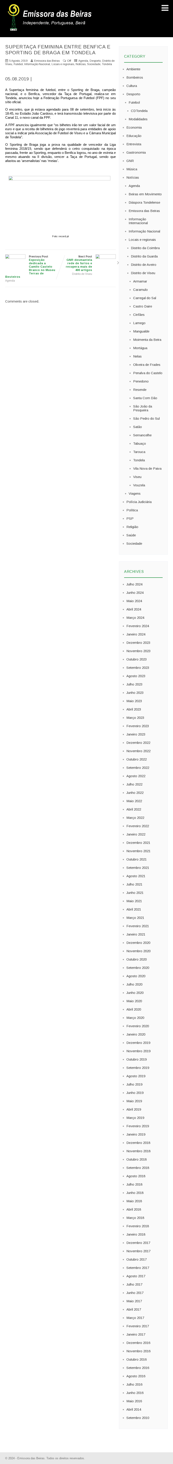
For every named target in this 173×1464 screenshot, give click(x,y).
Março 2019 (135, 1118)
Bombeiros (134, 77)
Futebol (18, 64)
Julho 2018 (134, 1184)
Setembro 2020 (137, 968)
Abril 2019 (133, 1109)
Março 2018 (135, 1218)
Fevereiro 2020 (137, 1026)
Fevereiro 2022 (137, 826)
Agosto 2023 (135, 676)
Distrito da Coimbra (145, 248)
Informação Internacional (138, 221)
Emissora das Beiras (144, 211)
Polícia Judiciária (139, 502)
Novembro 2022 (138, 751)
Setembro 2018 (137, 1168)
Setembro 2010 (137, 1418)
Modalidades (138, 119)
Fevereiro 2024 (137, 626)
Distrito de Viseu (82, 273)
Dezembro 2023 (138, 642)
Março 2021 (135, 918)
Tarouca (139, 452)
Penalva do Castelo (147, 373)
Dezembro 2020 (138, 943)
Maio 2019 (134, 1101)
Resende (139, 390)
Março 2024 (135, 617)
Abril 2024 (133, 609)
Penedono (141, 381)
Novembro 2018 (138, 1151)
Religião (132, 527)
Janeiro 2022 (135, 834)
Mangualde (141, 331)
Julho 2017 (134, 1284)
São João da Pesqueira (142, 408)
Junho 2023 (134, 692)
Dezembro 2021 (138, 843)
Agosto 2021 (135, 876)
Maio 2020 (134, 1001)
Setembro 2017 (137, 1268)
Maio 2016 (134, 1401)
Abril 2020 (133, 1009)
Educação (133, 136)
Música (131, 169)
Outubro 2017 (136, 1259)
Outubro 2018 (136, 1159)
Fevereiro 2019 (137, 1126)
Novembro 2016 (138, 1351)
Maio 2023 (134, 701)
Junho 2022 (134, 793)
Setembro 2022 (137, 768)
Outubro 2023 (136, 659)
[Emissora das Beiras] (50, 31)
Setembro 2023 (137, 667)
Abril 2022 (133, 809)
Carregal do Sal (144, 298)
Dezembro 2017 (138, 1243)
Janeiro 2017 (135, 1334)
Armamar (140, 281)
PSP (130, 518)
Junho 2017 (134, 1293)
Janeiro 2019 (135, 1134)
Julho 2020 (134, 984)
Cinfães (139, 314)
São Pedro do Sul (146, 418)
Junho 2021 (134, 893)
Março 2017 (135, 1318)
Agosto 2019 (135, 1076)
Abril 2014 (133, 1409)
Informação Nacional (37, 64)
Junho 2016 (134, 1393)
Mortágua (140, 348)
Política (132, 510)
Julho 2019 (134, 1084)
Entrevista (133, 144)
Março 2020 (135, 1018)
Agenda (83, 60)
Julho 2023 (134, 684)
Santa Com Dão (145, 398)
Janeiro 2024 (135, 634)
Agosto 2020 (135, 976)
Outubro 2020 (136, 959)
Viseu (137, 477)
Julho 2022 (134, 784)
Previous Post (30, 266)
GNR (130, 161)
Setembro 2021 (137, 868)
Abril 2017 (133, 1309)
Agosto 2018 (135, 1176)
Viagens (135, 493)
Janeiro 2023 (135, 734)
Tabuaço (139, 443)
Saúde (131, 535)
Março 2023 (135, 717)
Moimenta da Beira (147, 340)
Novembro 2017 (138, 1251)
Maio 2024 (134, 601)
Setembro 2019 (137, 1068)
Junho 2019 (134, 1093)
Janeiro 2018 (135, 1234)
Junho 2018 (134, 1193)
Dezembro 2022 (138, 743)
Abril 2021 (133, 909)
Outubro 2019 (136, 1059)
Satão (137, 427)
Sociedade (93, 64)
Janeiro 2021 (135, 934)
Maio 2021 (134, 901)
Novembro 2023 (138, 651)
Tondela (107, 64)
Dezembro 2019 (138, 1043)
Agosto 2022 (135, 776)
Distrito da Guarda (144, 256)
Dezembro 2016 (138, 1343)
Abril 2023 (133, 709)
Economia (134, 127)
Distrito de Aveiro (143, 264)
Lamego (139, 323)
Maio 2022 (134, 801)
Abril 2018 (133, 1209)
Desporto (95, 60)
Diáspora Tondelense (144, 202)
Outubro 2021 (136, 859)
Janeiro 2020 (135, 1034)
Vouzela (139, 485)
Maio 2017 (134, 1301)
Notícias (81, 64)
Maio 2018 (134, 1201)
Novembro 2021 (138, 851)
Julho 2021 (134, 884)
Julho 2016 (134, 1384)
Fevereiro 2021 (137, 926)
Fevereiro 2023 (137, 726)
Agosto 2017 (135, 1276)
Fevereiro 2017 (137, 1326)
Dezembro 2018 (138, 1143)
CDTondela (139, 111)
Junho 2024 (134, 592)
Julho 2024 (134, 584)
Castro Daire (142, 306)
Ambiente (133, 69)
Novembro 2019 (138, 1051)
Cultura (131, 86)
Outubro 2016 (136, 1359)
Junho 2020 (134, 993)
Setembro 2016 (137, 1368)
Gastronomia (136, 152)
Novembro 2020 (138, 951)
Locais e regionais (63, 64)
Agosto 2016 (135, 1376)
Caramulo (140, 289)
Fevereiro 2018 (137, 1226)
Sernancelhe (142, 435)
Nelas (137, 356)
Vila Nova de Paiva (147, 468)
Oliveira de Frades (146, 365)
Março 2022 (135, 818)
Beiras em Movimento (145, 194)
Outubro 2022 (136, 759)
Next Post (79, 263)
